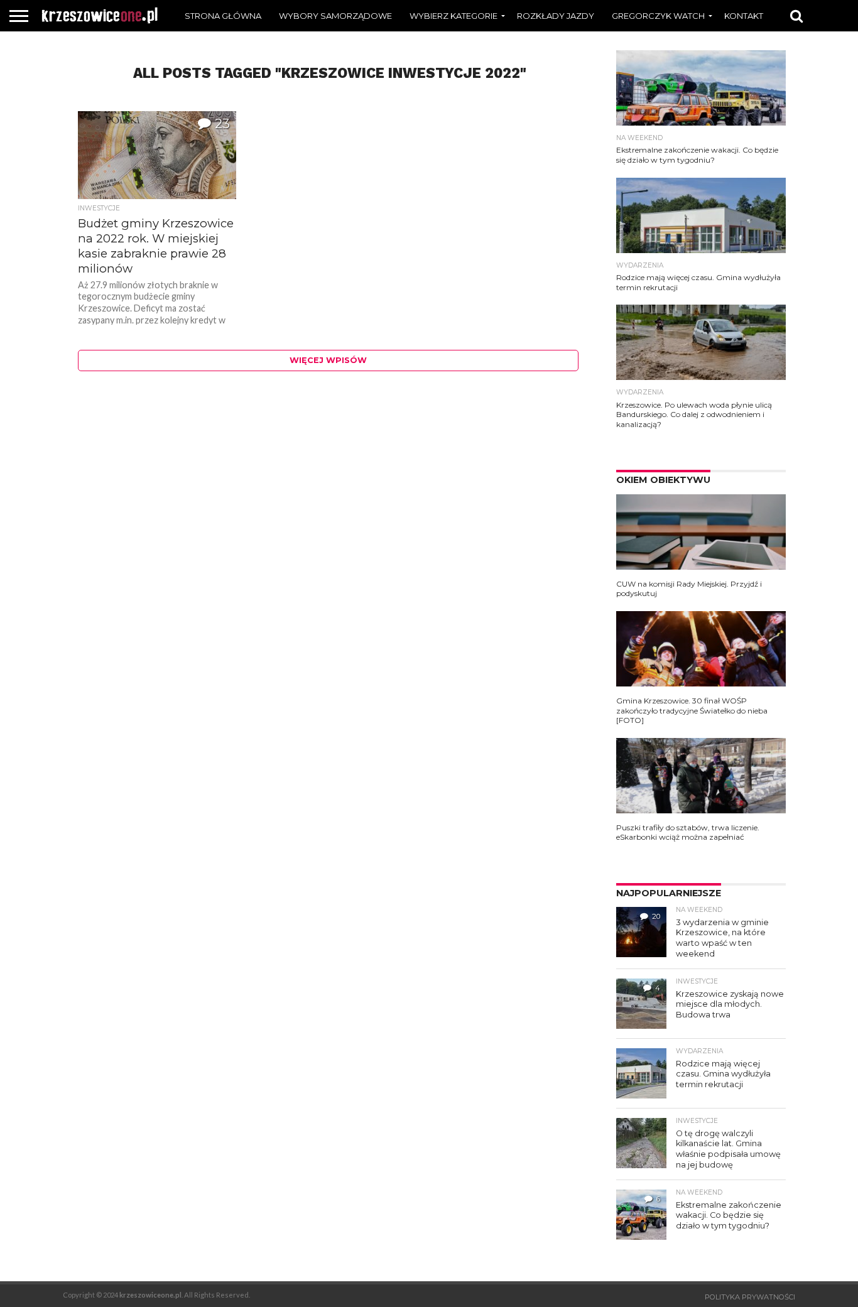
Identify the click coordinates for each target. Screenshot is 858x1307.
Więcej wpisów (328, 360)
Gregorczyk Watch (658, 16)
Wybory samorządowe (335, 16)
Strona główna (223, 16)
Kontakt (743, 16)
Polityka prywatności (750, 1297)
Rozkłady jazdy (555, 16)
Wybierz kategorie (453, 16)
